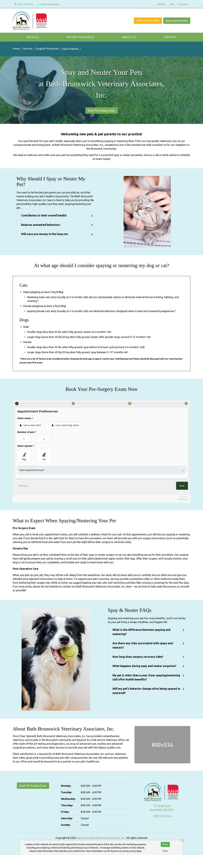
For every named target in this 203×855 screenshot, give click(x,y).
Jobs (171, 4)
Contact (170, 37)
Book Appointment (177, 20)
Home (16, 48)
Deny (165, 851)
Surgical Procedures (47, 48)
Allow (165, 844)
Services (32, 37)
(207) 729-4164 (162, 816)
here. (139, 851)
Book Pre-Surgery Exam (101, 110)
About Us (129, 37)
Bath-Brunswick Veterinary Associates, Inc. (100, 837)
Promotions (183, 4)
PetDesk (161, 4)
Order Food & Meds (148, 20)
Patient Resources (80, 37)
